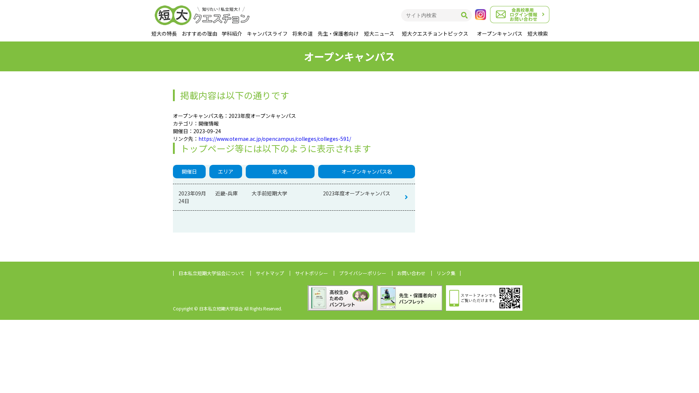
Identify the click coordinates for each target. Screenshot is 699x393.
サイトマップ (270, 273)
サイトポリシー (311, 273)
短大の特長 (164, 33)
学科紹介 (232, 33)
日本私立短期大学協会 (211, 273)
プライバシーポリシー (362, 273)
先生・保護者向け (338, 33)
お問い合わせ (411, 273)
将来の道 (302, 33)
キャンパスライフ (267, 33)
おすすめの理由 (199, 33)
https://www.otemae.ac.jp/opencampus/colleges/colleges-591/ (274, 138)
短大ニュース (379, 33)
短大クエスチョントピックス (435, 33)
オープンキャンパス (499, 33)
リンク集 (446, 273)
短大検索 (538, 33)
